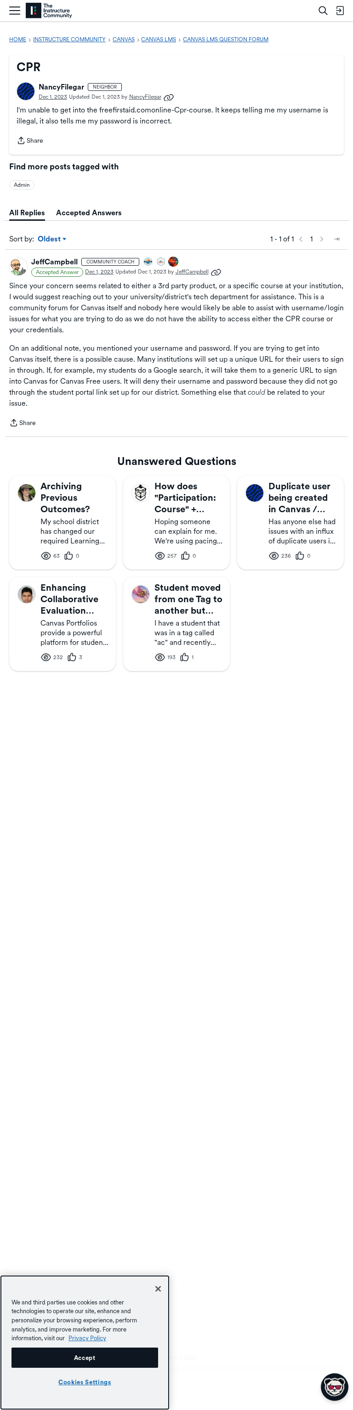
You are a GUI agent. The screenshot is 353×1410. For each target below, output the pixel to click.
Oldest (50, 240)
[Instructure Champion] (148, 262)
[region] (85, 1342)
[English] (49, 11)
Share (30, 141)
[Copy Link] (168, 97)
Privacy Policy (87, 1338)
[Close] (158, 1289)
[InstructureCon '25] (173, 262)
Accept (85, 1357)
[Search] (323, 10)
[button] (26, 91)
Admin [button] (22, 185)
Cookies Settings (84, 1382)
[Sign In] (339, 10)
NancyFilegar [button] (61, 87)
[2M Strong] (161, 262)
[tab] (27, 213)
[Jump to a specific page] (336, 239)
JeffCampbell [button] (54, 261)
